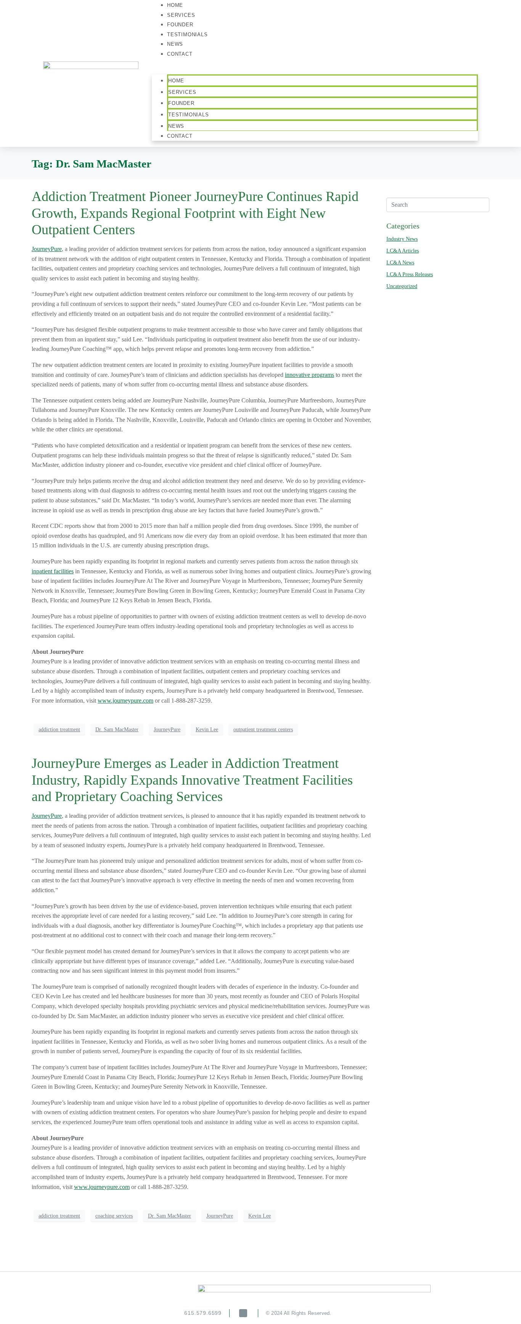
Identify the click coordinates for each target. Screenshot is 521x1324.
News (176, 126)
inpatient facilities (53, 571)
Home (176, 81)
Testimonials (187, 34)
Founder (181, 103)
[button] (315, 70)
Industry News (402, 239)
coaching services (114, 1216)
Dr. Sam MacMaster (116, 729)
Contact (180, 54)
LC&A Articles (402, 251)
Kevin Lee (207, 729)
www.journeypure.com (125, 700)
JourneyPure (47, 249)
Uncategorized (401, 286)
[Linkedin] (243, 1313)
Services (182, 92)
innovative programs (309, 375)
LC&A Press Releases (409, 274)
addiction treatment (59, 729)
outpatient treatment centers (263, 729)
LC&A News (400, 262)
